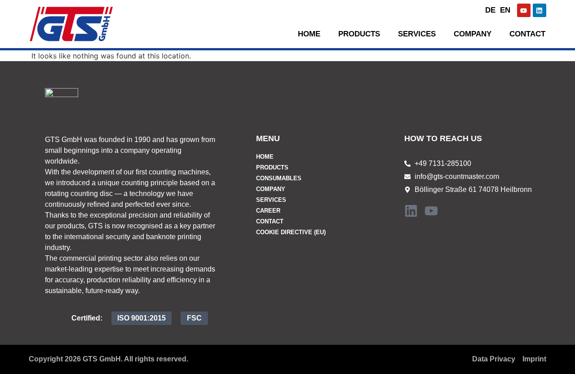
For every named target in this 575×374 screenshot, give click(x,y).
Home (309, 34)
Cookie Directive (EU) (291, 232)
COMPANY (270, 189)
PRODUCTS (359, 34)
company (472, 34)
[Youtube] (524, 10)
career (268, 210)
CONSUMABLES (278, 178)
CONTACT (527, 34)
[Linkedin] (539, 10)
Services (417, 34)
